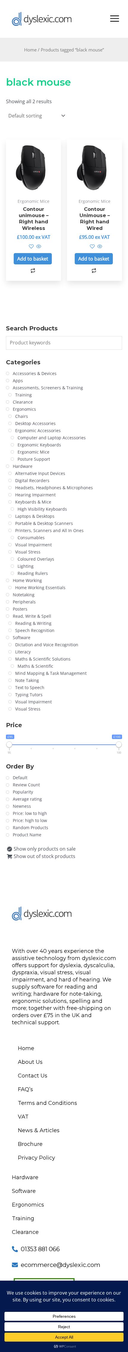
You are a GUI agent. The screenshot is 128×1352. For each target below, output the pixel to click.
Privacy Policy (36, 1158)
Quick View (33, 189)
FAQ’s (25, 1089)
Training (23, 1218)
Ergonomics (28, 1205)
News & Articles (39, 1130)
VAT (23, 1116)
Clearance (25, 1232)
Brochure (30, 1144)
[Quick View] (38, 246)
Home (30, 50)
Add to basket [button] (32, 258)
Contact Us (32, 1075)
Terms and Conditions (47, 1103)
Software (24, 1191)
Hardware (25, 1177)
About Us (30, 1062)
